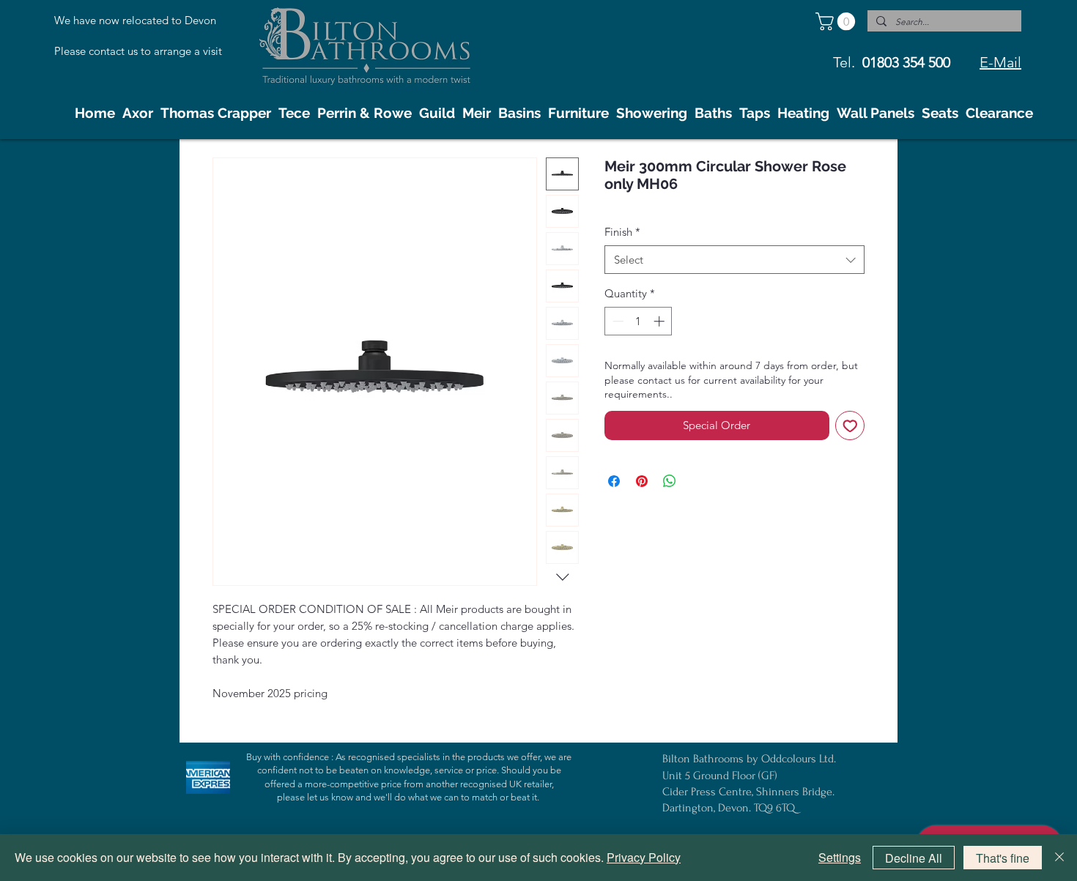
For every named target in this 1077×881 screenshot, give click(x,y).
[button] (837, 21)
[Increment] (660, 321)
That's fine (1002, 858)
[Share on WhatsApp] (669, 481)
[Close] (1059, 857)
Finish (622, 232)
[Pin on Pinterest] (642, 481)
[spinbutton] (638, 321)
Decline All (913, 858)
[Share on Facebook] (614, 481)
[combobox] (734, 259)
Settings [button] (839, 857)
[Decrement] (616, 321)
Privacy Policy (644, 857)
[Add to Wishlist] (850, 426)
